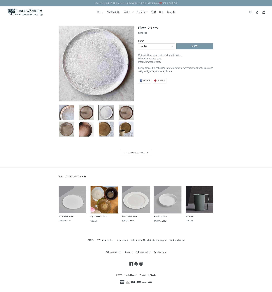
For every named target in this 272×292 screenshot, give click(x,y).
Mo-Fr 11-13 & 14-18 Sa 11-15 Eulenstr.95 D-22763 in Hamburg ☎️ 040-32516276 (136, 3)
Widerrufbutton (177, 240)
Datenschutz (160, 252)
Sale (161, 12)
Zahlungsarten (143, 252)
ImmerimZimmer (129, 275)
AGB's (91, 240)
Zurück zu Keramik (138, 153)
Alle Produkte (113, 12)
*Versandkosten (105, 240)
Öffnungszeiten (113, 252)
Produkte (142, 12)
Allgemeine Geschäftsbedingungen (148, 240)
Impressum (122, 240)
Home (100, 12)
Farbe (141, 41)
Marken (129, 12)
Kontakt (171, 12)
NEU (153, 12)
